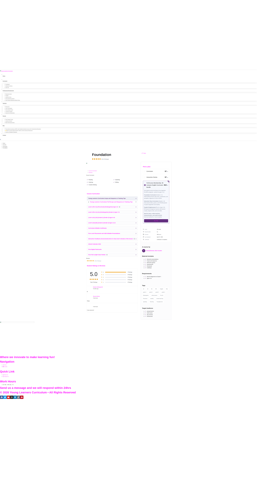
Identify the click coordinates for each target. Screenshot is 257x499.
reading (151, 298)
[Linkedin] (15, 397)
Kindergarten (146, 295)
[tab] (113, 171)
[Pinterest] (21, 397)
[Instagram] (11, 397)
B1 (151, 288)
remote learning (159, 298)
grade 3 (157, 292)
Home (4, 143)
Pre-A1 (161, 295)
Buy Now (156, 220)
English (161, 288)
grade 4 (163, 292)
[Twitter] (5, 397)
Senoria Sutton (96, 296)
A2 (147, 288)
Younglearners (160, 301)
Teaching (152, 301)
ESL (167, 288)
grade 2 (151, 292)
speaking (145, 301)
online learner (154, 295)
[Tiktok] (18, 397)
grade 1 (144, 292)
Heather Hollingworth (98, 287)
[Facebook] (1, 397)
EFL (156, 288)
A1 (143, 288)
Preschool (145, 298)
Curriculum (5, 146)
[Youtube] (8, 397)
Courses (4, 144)
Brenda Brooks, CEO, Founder (154, 250)
